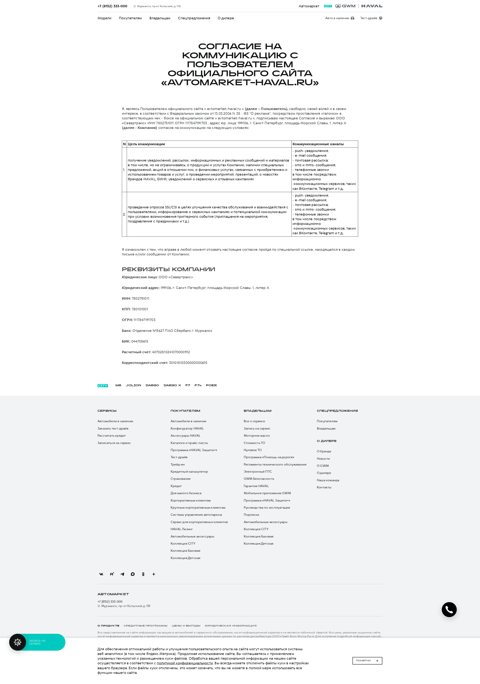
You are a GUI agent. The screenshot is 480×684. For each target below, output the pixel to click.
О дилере (226, 18)
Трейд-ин (178, 464)
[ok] (143, 574)
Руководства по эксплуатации (267, 507)
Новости (323, 458)
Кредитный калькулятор (189, 471)
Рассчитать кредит (112, 435)
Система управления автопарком (196, 515)
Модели (104, 18)
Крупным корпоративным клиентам (198, 507)
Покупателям (130, 18)
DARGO (152, 385)
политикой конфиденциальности (185, 663)
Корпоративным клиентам (191, 500)
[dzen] (154, 574)
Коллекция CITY (183, 543)
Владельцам (159, 18)
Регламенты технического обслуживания (275, 464)
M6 (118, 385)
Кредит (176, 486)
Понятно (363, 661)
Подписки (251, 515)
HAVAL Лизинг (182, 529)
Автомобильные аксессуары (192, 536)
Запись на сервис (257, 428)
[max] (132, 574)
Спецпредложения (194, 18)
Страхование (180, 479)
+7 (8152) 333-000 (110, 601)
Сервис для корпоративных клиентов (199, 522)
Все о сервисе (254, 421)
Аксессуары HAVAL (185, 435)
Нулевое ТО (253, 450)
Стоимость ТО (254, 443)
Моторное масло (257, 435)
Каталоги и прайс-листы (189, 443)
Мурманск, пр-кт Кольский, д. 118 (125, 606)
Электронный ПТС (258, 471)
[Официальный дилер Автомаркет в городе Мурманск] (358, 6)
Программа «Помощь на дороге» (269, 457)
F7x (198, 385)
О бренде (324, 451)
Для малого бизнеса (186, 493)
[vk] (101, 574)
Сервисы (107, 411)
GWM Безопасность (259, 479)
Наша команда (328, 480)
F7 (187, 385)
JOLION (133, 385)
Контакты (324, 487)
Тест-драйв (179, 457)
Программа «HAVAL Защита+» (194, 450)
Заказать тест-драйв (113, 428)
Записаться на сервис (114, 443)
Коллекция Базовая (185, 551)
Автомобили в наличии (115, 421)
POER (211, 385)
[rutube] (112, 574)
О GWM (323, 466)
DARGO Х (172, 385)
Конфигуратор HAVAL (187, 428)
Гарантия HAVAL (256, 486)
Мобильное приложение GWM (267, 493)
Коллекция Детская (185, 558)
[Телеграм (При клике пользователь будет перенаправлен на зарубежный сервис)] (122, 574)
